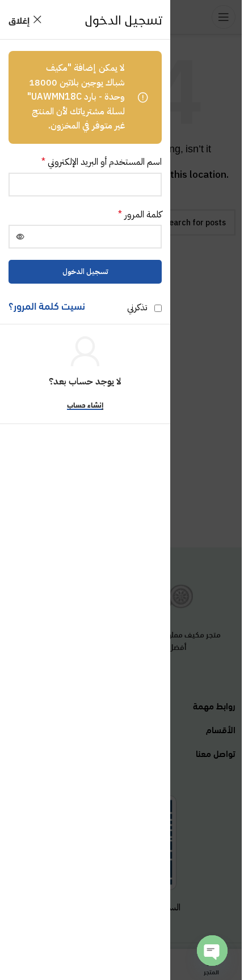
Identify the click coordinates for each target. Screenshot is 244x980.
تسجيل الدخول (85, 271)
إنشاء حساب (85, 405)
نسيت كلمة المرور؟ (47, 305)
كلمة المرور (140, 214)
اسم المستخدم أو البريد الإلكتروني (101, 162)
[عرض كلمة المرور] (20, 237)
